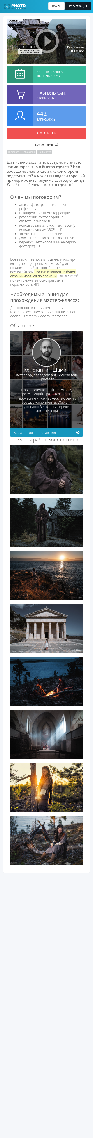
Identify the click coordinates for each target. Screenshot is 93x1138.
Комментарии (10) (46, 144)
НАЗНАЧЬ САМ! (52, 93)
